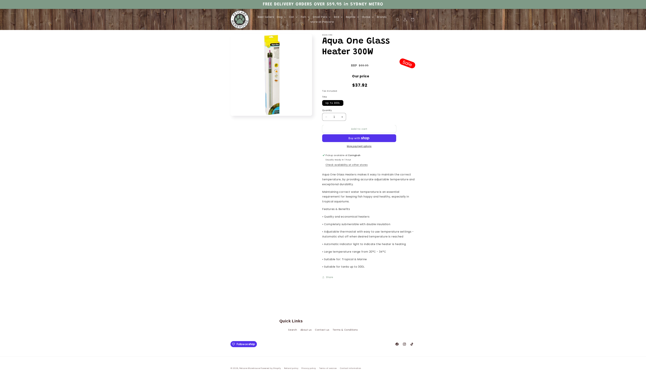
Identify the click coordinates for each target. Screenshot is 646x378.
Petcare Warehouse (249, 368)
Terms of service (328, 368)
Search (292, 329)
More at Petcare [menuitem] (322, 22)
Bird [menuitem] (336, 17)
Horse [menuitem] (366, 17)
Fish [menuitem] (303, 17)
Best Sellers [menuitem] (266, 17)
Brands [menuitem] (382, 17)
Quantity (327, 110)
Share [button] (329, 277)
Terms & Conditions (345, 329)
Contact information (350, 368)
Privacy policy (308, 368)
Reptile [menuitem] (351, 17)
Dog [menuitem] (279, 17)
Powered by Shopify (271, 368)
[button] (397, 19)
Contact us (322, 329)
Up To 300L (333, 103)
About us (306, 329)
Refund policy (291, 368)
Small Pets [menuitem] (320, 17)
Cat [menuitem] (291, 17)
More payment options (359, 146)
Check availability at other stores (347, 165)
